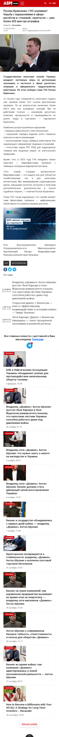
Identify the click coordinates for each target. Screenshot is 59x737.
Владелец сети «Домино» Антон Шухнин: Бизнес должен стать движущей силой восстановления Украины (27, 488)
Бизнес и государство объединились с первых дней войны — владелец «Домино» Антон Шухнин (29, 523)
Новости (6, 25)
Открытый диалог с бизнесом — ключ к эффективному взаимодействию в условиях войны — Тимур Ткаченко (34, 307)
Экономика (16, 25)
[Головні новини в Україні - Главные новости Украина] (11, 3)
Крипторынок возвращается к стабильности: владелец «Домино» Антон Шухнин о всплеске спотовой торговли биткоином (28, 559)
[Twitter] (10, 269)
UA (50, 3)
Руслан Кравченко (19, 263)
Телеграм (37, 339)
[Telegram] (14, 269)
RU (54, 3)
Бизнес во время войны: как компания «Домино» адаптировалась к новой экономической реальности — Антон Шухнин (29, 671)
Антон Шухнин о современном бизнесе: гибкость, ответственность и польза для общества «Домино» (29, 634)
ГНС (6, 263)
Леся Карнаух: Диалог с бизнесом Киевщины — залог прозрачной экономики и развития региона (33, 320)
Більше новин (29, 724)
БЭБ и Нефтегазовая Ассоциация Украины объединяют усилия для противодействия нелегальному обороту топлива (27, 374)
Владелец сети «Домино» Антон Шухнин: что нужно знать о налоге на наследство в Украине (28, 453)
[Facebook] (5, 269)
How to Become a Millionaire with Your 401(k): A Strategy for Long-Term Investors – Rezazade (29, 708)
